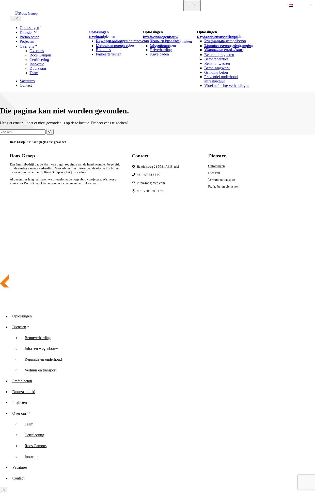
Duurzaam (38, 68)
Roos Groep (17, 142)
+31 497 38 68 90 (148, 175)
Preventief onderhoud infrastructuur (221, 79)
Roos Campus (40, 55)
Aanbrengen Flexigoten (222, 50)
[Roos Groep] (26, 13)
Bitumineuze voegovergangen (227, 46)
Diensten (214, 173)
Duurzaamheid (23, 392)
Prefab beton (29, 37)
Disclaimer (276, 246)
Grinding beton (216, 72)
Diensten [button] (26, 32)
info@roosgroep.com (264, 5)
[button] (299, 6)
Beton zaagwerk (217, 68)
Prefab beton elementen (223, 186)
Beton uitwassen (217, 63)
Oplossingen (216, 166)
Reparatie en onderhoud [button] (217, 37)
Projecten (27, 41)
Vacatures (27, 81)
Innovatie (37, 64)
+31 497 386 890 (222, 5)
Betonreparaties (216, 59)
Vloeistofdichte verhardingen (226, 85)
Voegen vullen (215, 41)
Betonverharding (109, 41)
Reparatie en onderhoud (43, 359)
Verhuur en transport (112, 46)
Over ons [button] (27, 46)
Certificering (39, 59)
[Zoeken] (50, 132)
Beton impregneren (219, 55)
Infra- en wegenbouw (41, 348)
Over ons (37, 51)
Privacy (259, 246)
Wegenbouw (160, 46)
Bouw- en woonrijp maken (171, 41)
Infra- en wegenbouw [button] (160, 37)
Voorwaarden (296, 246)
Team (34, 73)
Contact (26, 85)
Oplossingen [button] (29, 28)
